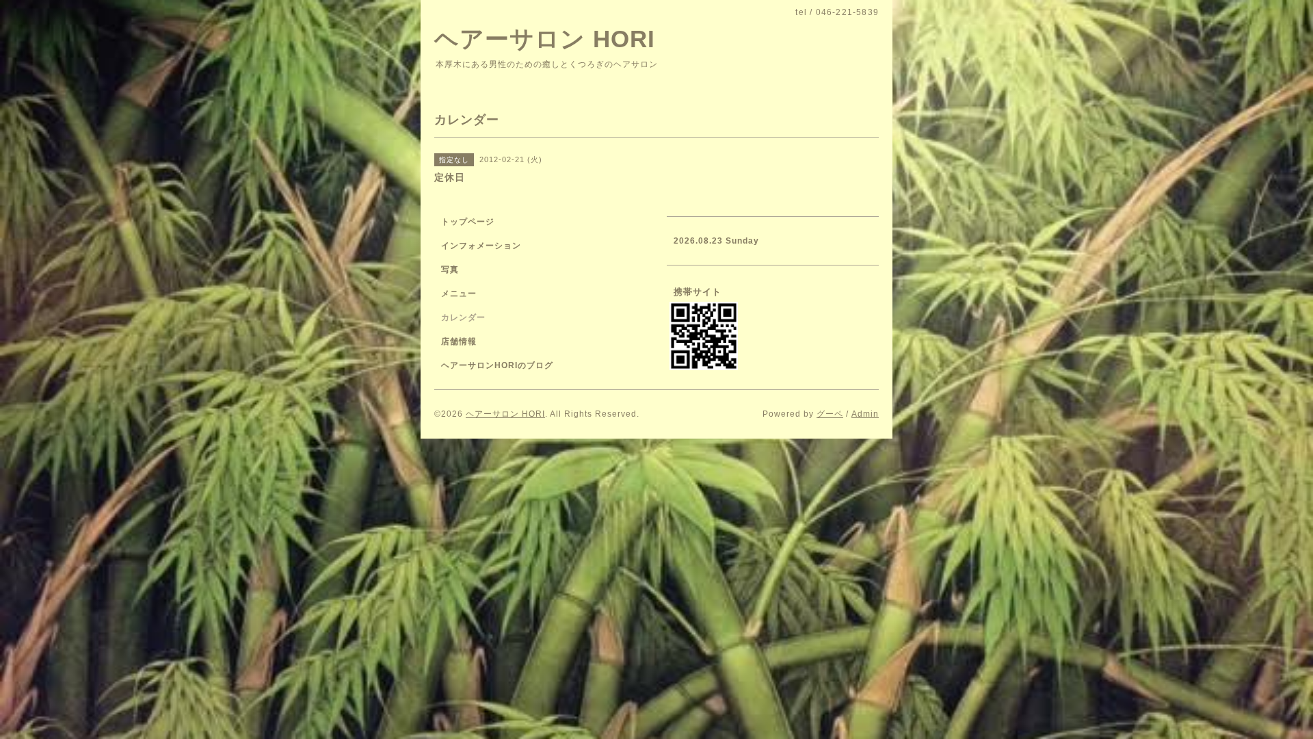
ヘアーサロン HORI (544, 38)
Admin (865, 414)
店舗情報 (459, 341)
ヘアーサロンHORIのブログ (497, 365)
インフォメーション (481, 245)
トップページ (467, 221)
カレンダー (463, 317)
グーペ (830, 414)
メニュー (459, 293)
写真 (450, 269)
